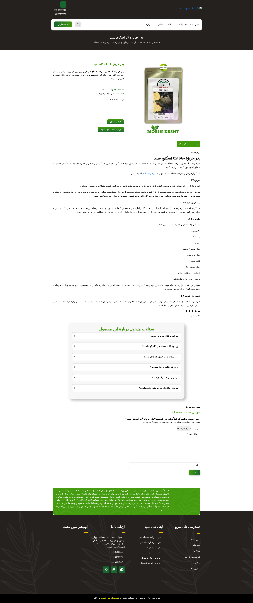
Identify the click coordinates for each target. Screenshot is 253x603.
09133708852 (60, 14)
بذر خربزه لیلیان (149, 173)
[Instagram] (114, 569)
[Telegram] (122, 569)
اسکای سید (115, 99)
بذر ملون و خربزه (106, 93)
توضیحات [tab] (194, 144)
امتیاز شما (195, 428)
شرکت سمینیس (64, 490)
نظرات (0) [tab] (183, 144)
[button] (63, 24)
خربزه (73, 497)
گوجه (91, 497)
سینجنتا (159, 494)
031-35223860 (60, 10)
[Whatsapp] (106, 569)
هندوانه (80, 497)
